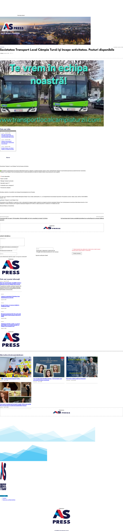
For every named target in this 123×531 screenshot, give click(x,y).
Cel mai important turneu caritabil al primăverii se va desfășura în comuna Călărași (82, 218)
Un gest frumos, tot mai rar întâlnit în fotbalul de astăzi (7, 148)
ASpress (1, 53)
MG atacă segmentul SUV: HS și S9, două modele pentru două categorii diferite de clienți (11, 315)
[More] (121, 55)
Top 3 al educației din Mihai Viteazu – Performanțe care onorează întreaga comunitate (47, 379)
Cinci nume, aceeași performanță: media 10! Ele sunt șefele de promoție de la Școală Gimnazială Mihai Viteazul (15, 404)
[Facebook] (115, 15)
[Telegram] (111, 55)
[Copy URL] (116, 55)
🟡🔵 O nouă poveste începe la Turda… (10, 378)
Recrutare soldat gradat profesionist (76, 378)
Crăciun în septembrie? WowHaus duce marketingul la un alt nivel (7, 142)
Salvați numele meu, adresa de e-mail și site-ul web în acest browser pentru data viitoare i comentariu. (86, 250)
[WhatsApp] (102, 55)
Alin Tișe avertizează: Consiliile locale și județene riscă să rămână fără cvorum (7, 136)
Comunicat (35, 381)
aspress (2, 139)
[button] (89, 43)
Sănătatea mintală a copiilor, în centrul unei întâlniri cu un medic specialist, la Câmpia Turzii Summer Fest (10, 325)
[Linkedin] (107, 55)
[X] (98, 55)
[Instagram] (117, 15)
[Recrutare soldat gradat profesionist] (82, 367)
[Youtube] (120, 15)
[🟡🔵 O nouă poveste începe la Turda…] (15, 367)
